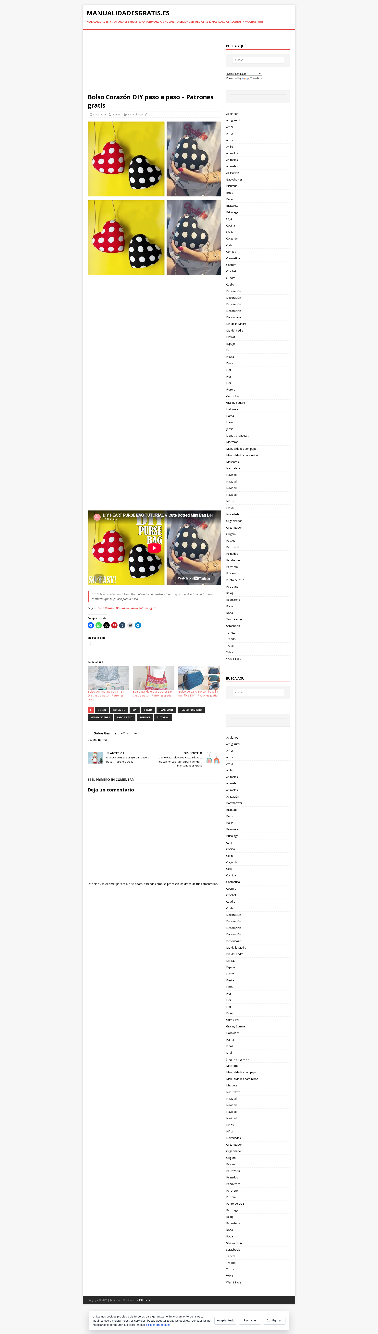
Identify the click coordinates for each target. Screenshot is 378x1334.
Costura (231, 265)
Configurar (274, 1320)
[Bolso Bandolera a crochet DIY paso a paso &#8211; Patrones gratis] (153, 678)
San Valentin (135, 114)
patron (145, 717)
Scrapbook (233, 626)
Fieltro (230, 350)
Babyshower (234, 179)
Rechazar (250, 1320)
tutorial (163, 717)
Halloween (233, 409)
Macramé (232, 442)
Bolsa (229, 199)
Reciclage (232, 586)
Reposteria (233, 600)
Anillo (229, 146)
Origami (231, 534)
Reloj (229, 593)
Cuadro (230, 278)
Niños (230, 501)
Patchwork (233, 547)
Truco (230, 646)
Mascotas (232, 462)
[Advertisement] (154, 63)
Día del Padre (234, 330)
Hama (230, 416)
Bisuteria (231, 186)
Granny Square (235, 402)
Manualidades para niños (242, 455)
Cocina (230, 225)
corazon (119, 710)
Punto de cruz (235, 580)
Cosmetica (233, 258)
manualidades (100, 717)
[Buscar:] (258, 60)
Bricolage (232, 212)
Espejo (230, 343)
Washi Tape (233, 659)
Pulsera (231, 573)
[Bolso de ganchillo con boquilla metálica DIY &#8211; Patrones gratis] (199, 678)
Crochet (231, 271)
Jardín (229, 429)
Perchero (232, 567)
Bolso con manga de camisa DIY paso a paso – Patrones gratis (106, 695)
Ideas (229, 422)
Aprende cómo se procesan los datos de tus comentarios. (181, 884)
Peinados (232, 554)
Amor (229, 127)
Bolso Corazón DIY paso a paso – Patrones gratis (127, 608)
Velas (229, 652)
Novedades (233, 514)
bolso (102, 710)
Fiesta (230, 356)
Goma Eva (232, 396)
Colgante (232, 238)
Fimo (229, 363)
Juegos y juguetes (237, 435)
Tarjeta (230, 632)
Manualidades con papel (241, 449)
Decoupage (233, 317)
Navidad (231, 475)
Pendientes (233, 560)
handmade (166, 710)
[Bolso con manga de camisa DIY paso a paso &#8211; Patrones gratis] (108, 678)
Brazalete (232, 205)
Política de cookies (158, 1324)
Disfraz (230, 337)
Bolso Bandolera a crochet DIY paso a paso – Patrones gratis (152, 693)
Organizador (234, 521)
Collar (229, 245)
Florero (230, 389)
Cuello (230, 284)
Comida (231, 251)
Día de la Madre (236, 324)
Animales (232, 153)
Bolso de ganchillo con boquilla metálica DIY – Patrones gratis (198, 693)
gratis (148, 710)
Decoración (233, 291)
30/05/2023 (99, 114)
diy (134, 710)
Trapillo (231, 639)
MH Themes (145, 1300)
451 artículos (129, 733)
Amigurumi (233, 120)
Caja (229, 219)
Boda (229, 192)
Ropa (229, 606)
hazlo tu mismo (191, 710)
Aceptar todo (225, 1320)
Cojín (229, 232)
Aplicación (232, 173)
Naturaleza (233, 468)
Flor (228, 370)
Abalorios (232, 114)
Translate (256, 78)
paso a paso (124, 717)
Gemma (116, 114)
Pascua (230, 540)
